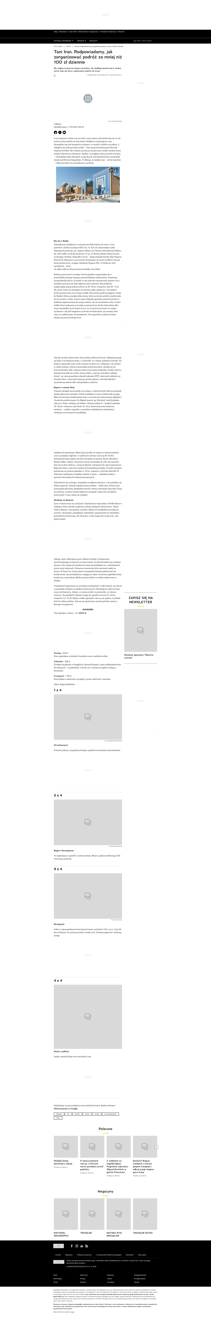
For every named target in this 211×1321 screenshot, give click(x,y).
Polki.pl (109, 1279)
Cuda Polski (73, 32)
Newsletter (63, 32)
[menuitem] (63, 41)
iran (68, 1114)
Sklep (56, 32)
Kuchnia (77, 1114)
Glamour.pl (84, 1275)
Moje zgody (142, 1255)
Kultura (87, 1114)
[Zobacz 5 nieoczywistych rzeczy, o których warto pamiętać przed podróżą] (92, 1147)
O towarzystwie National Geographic (109, 1255)
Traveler (68, 46)
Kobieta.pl (110, 1275)
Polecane (121, 32)
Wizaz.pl (83, 1282)
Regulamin (69, 1255)
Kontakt (58, 1255)
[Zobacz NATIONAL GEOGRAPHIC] (66, 1214)
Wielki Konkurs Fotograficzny (88, 32)
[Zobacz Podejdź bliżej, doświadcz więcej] (66, 1147)
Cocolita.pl (110, 1282)
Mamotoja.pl (57, 1279)
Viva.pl (55, 1282)
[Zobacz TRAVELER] (92, 1214)
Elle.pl (55, 1275)
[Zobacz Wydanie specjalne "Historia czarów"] (140, 630)
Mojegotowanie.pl (140, 1275)
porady (97, 1114)
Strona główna (58, 46)
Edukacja (59, 1114)
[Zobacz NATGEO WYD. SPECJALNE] (119, 1214)
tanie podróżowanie (110, 1114)
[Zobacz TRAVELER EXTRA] (145, 1214)
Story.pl (136, 1282)
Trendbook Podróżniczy (108, 32)
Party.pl (82, 1279)
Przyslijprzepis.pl (139, 1279)
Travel (58, 1118)
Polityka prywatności (84, 1255)
